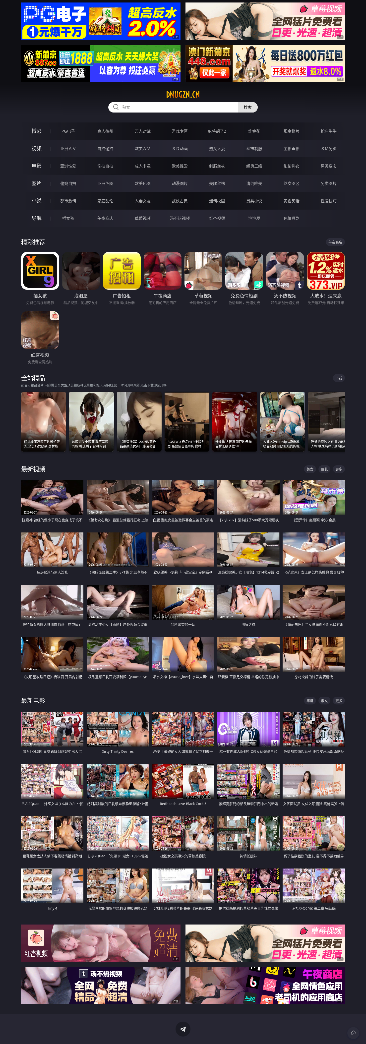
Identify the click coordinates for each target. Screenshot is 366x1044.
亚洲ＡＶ (68, 148)
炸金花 (254, 131)
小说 (37, 200)
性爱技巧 (329, 201)
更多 (338, 469)
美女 (309, 469)
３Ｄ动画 (180, 148)
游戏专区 (180, 131)
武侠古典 (180, 201)
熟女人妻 (217, 148)
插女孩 (68, 218)
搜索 (248, 107)
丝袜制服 (254, 148)
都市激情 (68, 201)
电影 (37, 166)
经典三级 (254, 166)
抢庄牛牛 (329, 131)
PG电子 (68, 131)
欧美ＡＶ (143, 148)
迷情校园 (217, 201)
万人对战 (143, 131)
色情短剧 (292, 218)
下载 (338, 378)
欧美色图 (143, 183)
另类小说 (254, 201)
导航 (37, 218)
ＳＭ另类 (329, 148)
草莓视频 (143, 218)
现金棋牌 (292, 131)
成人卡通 (143, 166)
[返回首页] (353, 1033)
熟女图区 (292, 183)
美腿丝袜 (217, 183)
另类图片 (329, 183)
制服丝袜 (217, 166)
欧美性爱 (180, 166)
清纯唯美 (254, 183)
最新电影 (33, 700)
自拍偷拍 (105, 148)
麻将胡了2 (217, 131)
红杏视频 (217, 218)
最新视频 (33, 469)
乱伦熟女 (292, 166)
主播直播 (292, 148)
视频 (37, 148)
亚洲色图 (105, 183)
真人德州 (105, 131)
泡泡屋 (254, 218)
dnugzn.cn (183, 95)
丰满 (309, 700)
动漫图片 (180, 183)
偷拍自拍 (105, 166)
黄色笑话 (292, 201)
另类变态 (329, 166)
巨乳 (324, 469)
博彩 (37, 131)
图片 (37, 183)
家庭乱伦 (105, 201)
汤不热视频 (180, 218)
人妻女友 (143, 201)
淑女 (324, 700)
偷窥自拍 (68, 183)
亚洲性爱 (68, 166)
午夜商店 (105, 218)
